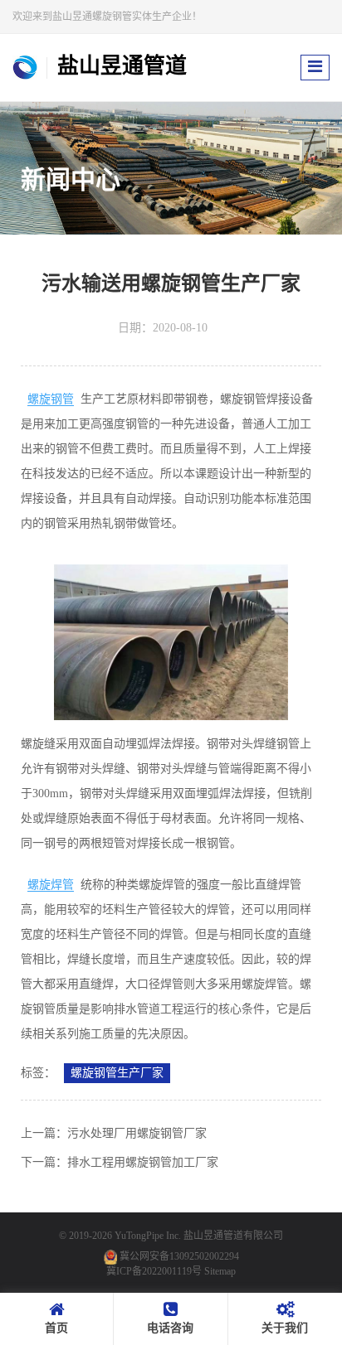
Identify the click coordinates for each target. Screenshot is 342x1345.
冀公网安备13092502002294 (179, 1256)
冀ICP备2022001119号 (154, 1271)
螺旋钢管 (50, 399)
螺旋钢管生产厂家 (117, 1073)
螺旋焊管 (50, 884)
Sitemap (220, 1271)
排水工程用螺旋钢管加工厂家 (142, 1162)
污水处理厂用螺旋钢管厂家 (137, 1133)
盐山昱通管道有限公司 (233, 1235)
